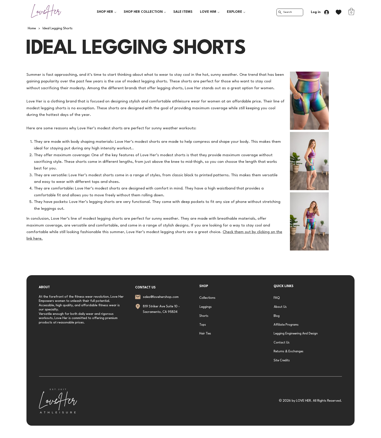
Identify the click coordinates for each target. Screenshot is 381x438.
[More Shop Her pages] (115, 12)
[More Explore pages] (244, 12)
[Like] (338, 12)
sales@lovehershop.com (161, 297)
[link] (351, 11)
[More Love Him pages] (218, 12)
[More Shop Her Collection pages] (165, 12)
